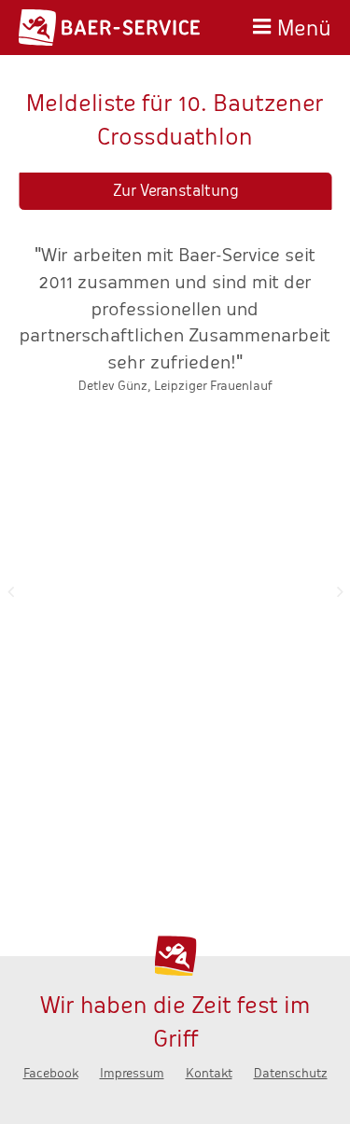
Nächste (339, 591)
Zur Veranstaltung (175, 191)
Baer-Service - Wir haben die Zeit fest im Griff (109, 27)
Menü (304, 25)
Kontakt (209, 1073)
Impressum (132, 1073)
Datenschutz (291, 1073)
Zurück (10, 591)
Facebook (50, 1073)
